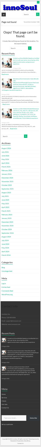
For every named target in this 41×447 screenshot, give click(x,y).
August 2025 (6, 192)
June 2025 (5, 200)
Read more (5, 74)
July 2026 (5, 152)
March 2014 (6, 255)
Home (4, 394)
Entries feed (6, 287)
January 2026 (6, 174)
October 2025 (7, 185)
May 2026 (5, 159)
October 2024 (7, 229)
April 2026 (5, 163)
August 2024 (6, 237)
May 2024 (5, 248)
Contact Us (5, 408)
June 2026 (5, 156)
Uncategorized (7, 271)
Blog (3, 267)
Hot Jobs (4, 404)
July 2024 (5, 240)
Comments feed (7, 291)
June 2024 (5, 244)
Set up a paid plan (7, 424)
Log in (4, 283)
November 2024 (7, 226)
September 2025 (8, 189)
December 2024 (7, 222)
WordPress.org (7, 294)
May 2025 (5, 204)
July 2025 (5, 196)
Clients (4, 401)
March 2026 (6, 167)
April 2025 (5, 207)
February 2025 (7, 215)
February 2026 (7, 170)
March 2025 (6, 211)
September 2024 (8, 233)
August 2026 (6, 148)
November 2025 (7, 181)
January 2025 (6, 218)
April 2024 (5, 251)
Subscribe (33, 418)
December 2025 (7, 178)
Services (4, 397)
